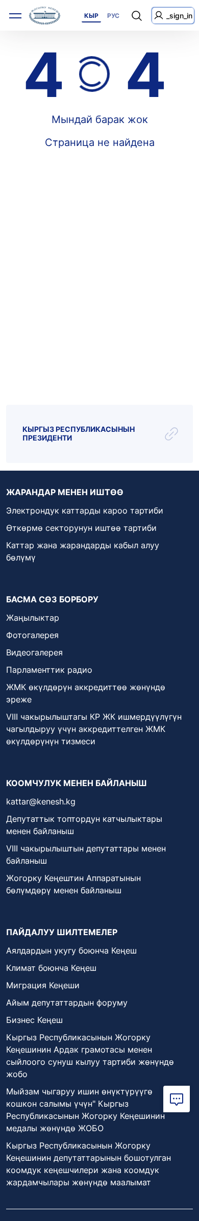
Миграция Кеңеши (43, 985)
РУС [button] (113, 15)
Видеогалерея (34, 652)
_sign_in (179, 15)
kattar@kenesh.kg (41, 801)
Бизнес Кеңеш (34, 1020)
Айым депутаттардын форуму (67, 1002)
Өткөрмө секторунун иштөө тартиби (81, 528)
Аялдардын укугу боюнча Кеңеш (71, 950)
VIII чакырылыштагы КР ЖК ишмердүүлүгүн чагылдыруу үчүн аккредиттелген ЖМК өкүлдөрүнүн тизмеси (94, 729)
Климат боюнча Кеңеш (51, 968)
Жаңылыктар (32, 618)
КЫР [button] (91, 15)
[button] (176, 1099)
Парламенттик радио (49, 670)
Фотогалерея (32, 635)
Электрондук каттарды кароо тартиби (84, 510)
